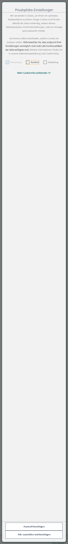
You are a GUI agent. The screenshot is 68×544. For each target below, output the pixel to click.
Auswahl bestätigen (34, 526)
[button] (34, 72)
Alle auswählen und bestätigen (34, 534)
